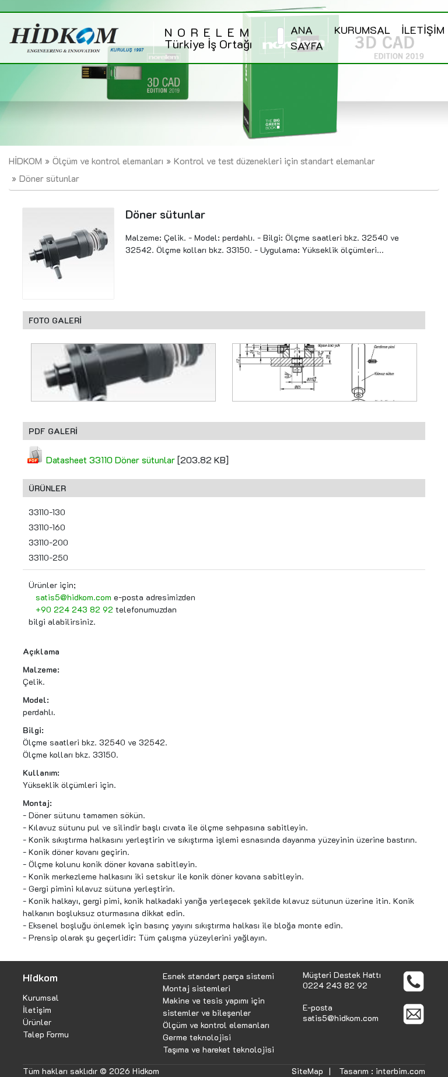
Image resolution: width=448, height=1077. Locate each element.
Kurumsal (41, 997)
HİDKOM (25, 160)
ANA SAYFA (306, 37)
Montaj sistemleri (196, 988)
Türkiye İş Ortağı (209, 37)
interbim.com (400, 1070)
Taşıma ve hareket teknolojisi (218, 1049)
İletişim (37, 1009)
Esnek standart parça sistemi (218, 975)
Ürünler (37, 1021)
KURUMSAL (362, 30)
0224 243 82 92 (335, 985)
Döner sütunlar (49, 178)
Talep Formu (46, 1034)
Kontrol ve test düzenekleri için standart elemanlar (274, 160)
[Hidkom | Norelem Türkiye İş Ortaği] (76, 37)
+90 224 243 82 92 (74, 609)
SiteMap (307, 1070)
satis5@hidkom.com (73, 597)
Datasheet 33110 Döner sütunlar (110, 459)
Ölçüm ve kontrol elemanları (107, 160)
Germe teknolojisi (197, 1037)
